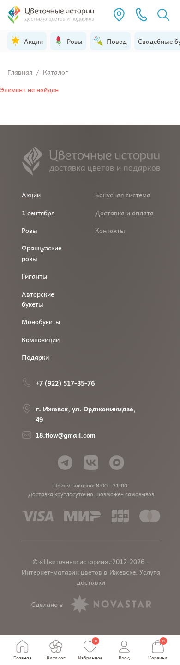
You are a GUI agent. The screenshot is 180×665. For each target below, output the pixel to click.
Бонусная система (122, 195)
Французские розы (41, 253)
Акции (31, 195)
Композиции (41, 339)
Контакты (110, 230)
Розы (29, 230)
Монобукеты (41, 321)
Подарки (35, 357)
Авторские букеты (38, 299)
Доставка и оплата (124, 213)
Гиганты (35, 276)
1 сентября (38, 213)
